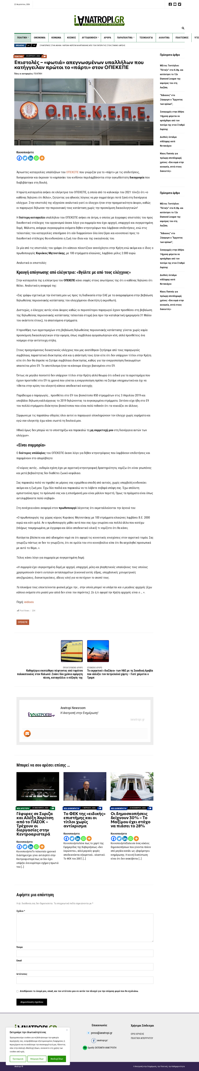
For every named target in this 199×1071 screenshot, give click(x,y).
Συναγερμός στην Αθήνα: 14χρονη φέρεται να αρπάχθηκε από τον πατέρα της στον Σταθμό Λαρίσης (172, 120)
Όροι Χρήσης (137, 1034)
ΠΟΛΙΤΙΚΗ (22, 37)
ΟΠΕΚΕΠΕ (72, 172)
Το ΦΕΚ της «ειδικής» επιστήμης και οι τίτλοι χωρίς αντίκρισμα (84, 820)
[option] (112, 45)
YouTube (175, 4)
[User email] (27, 733)
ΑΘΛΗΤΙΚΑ (164, 37)
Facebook (170, 4)
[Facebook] (19, 158)
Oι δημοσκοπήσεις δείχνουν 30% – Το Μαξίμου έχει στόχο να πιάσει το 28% (130, 820)
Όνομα (19, 947)
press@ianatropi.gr (101, 1033)
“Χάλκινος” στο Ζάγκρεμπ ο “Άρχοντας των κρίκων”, (171, 99)
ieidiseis (29, 602)
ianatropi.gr (137, 719)
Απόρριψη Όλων (37, 1059)
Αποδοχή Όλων (57, 1059)
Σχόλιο (20, 911)
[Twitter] (25, 158)
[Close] (67, 1030)
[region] (38, 1046)
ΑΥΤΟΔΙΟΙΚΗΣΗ (89, 37)
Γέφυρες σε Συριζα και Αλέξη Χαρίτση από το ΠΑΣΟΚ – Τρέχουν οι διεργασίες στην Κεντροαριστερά (34, 824)
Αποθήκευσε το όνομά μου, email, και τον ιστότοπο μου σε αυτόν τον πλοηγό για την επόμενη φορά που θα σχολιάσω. (79, 991)
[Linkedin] (30, 158)
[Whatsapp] (36, 158)
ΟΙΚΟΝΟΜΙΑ (39, 37)
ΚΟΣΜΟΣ (71, 37)
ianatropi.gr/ (102, 1040)
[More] (42, 158)
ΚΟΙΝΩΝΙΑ (56, 37)
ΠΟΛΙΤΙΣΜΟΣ (182, 37)
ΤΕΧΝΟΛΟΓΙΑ (146, 37)
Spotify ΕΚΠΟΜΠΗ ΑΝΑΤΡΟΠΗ (101, 1047)
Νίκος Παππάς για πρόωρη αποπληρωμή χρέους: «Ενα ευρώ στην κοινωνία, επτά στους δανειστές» (172, 162)
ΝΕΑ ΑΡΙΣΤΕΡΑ (23, 808)
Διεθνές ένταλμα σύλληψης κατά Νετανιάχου (59, 45)
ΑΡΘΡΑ (107, 37)
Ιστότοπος (21, 974)
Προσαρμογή (18, 1059)
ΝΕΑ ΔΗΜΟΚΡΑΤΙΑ (71, 808)
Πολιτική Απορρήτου (142, 1038)
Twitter (179, 4)
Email (19, 960)
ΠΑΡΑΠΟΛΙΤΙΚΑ (125, 37)
